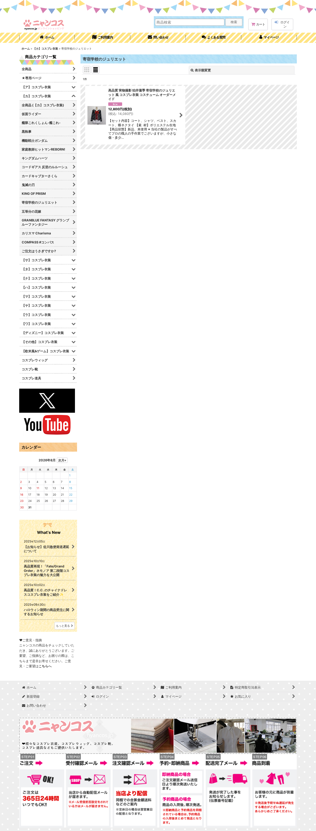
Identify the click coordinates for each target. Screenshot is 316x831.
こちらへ (45, 666)
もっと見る (63, 625)
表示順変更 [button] (203, 70)
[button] (213, 38)
